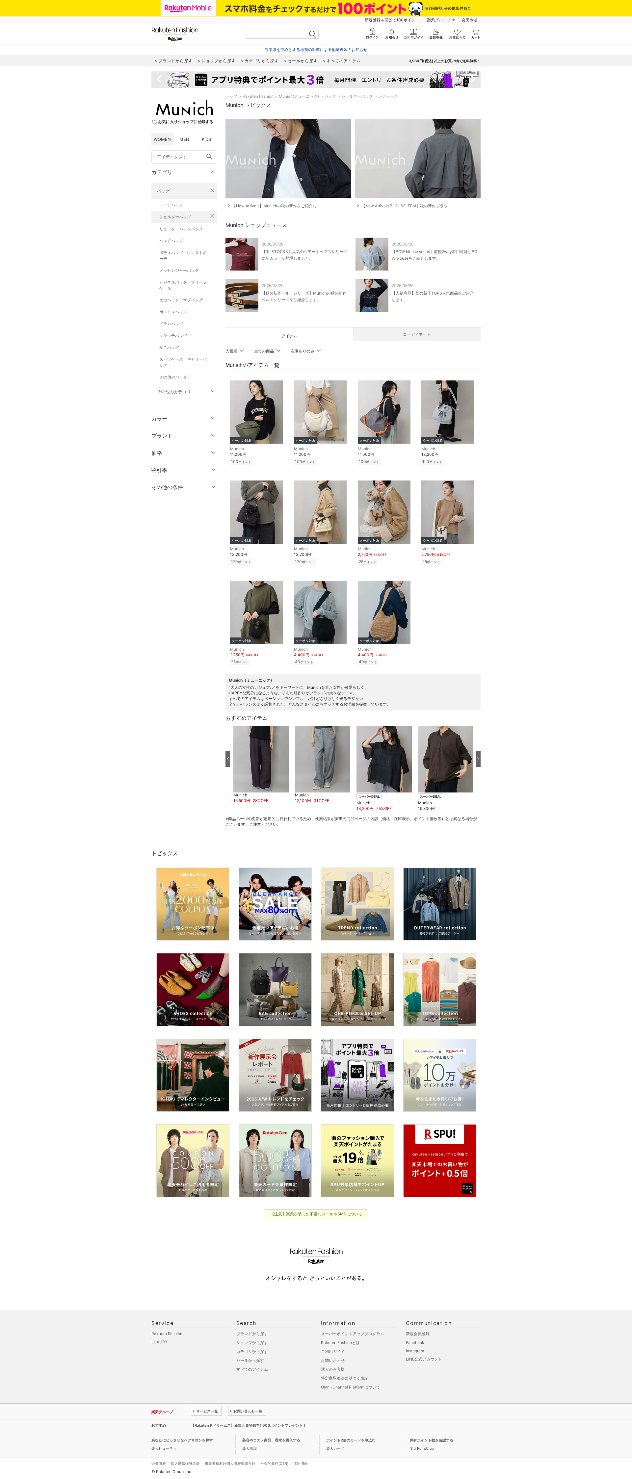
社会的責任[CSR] (274, 1463)
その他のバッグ (173, 377)
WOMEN (162, 139)
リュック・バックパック (181, 228)
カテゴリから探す (252, 1351)
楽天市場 (469, 19)
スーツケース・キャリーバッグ (183, 362)
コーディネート (417, 334)
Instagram (415, 1350)
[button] (261, 765)
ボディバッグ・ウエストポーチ (183, 255)
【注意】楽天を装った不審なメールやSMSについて (316, 1213)
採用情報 (300, 1463)
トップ (231, 96)
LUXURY (159, 1341)
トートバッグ (171, 204)
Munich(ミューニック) (299, 96)
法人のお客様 (333, 1369)
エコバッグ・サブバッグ (181, 300)
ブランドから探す (252, 1333)
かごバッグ (169, 347)
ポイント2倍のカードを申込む (351, 1440)
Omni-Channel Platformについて (350, 1387)
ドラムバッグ (171, 323)
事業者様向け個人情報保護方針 (230, 1463)
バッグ (163, 191)
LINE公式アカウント (424, 1359)
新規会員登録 (418, 1333)
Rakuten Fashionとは (340, 1342)
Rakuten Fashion (258, 96)
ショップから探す (252, 1342)
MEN (184, 139)
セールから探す (250, 1360)
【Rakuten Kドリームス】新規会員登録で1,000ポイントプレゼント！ (248, 1425)
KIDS (206, 139)
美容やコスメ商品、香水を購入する (271, 1440)
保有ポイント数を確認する (431, 1440)
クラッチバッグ (173, 335)
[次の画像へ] (478, 759)
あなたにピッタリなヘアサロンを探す (182, 1440)
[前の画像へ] (227, 759)
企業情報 (158, 1463)
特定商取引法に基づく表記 (344, 1378)
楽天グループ (439, 19)
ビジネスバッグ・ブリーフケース (183, 285)
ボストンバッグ (173, 311)
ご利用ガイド (333, 1351)
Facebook (415, 1342)
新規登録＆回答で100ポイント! (392, 19)
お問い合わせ (333, 1360)
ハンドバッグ (171, 240)
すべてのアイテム (252, 1369)
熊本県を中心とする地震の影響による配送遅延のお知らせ (316, 49)
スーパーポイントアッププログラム (352, 1333)
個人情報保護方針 (185, 1463)
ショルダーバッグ (175, 216)
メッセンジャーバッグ (179, 270)
